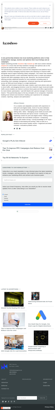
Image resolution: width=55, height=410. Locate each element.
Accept (33, 23)
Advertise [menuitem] (4, 382)
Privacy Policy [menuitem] (49, 407)
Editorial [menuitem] (4, 385)
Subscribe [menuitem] (46, 385)
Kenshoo (21, 63)
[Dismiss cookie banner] (49, 5)
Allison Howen (19, 103)
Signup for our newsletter (8, 398)
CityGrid (4, 65)
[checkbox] (27, 197)
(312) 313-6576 (12, 374)
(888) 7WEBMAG (13, 372)
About (3, 379)
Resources (26, 379)
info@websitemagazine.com (15, 370)
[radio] (27, 194)
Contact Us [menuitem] (5, 388)
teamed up (30, 63)
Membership (47, 379)
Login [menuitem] (45, 382)
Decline (45, 23)
